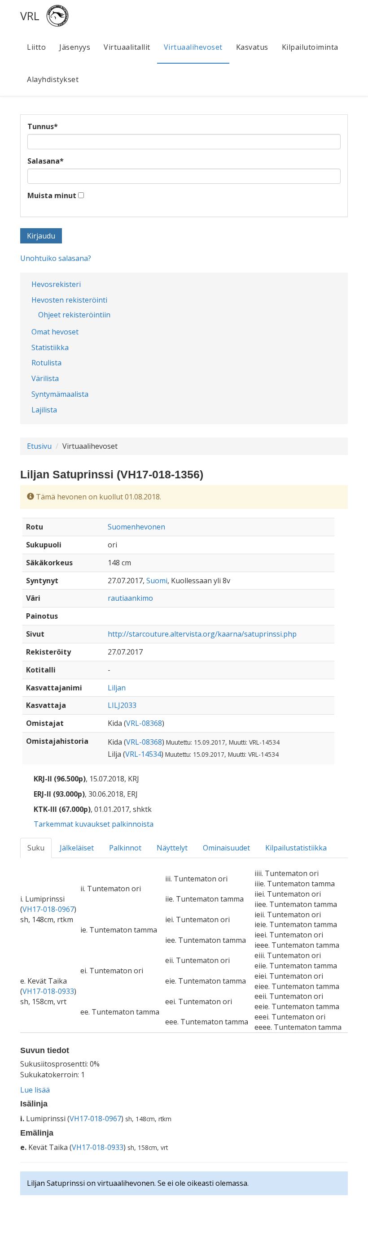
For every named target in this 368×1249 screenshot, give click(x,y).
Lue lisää (35, 1090)
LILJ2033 (122, 705)
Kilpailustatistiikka (296, 848)
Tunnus (42, 126)
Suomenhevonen (136, 527)
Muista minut (51, 195)
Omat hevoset (55, 332)
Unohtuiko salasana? (55, 258)
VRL (29, 15)
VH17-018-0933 (48, 991)
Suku (35, 848)
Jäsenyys (74, 47)
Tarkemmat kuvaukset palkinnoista (93, 824)
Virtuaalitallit (127, 47)
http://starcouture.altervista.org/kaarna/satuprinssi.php (202, 634)
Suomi (156, 580)
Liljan (117, 688)
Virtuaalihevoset (193, 47)
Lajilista (44, 410)
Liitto (36, 47)
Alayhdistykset (53, 79)
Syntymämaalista (59, 394)
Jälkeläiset (77, 848)
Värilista (45, 378)
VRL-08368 (144, 723)
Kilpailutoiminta (310, 47)
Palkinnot (125, 848)
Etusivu (39, 446)
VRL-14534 (143, 754)
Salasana (45, 161)
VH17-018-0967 (48, 909)
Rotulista (46, 363)
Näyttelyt (172, 848)
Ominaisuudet (226, 848)
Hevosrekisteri (56, 284)
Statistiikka (50, 347)
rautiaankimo (130, 598)
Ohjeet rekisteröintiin (74, 315)
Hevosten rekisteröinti (69, 300)
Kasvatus (252, 47)
